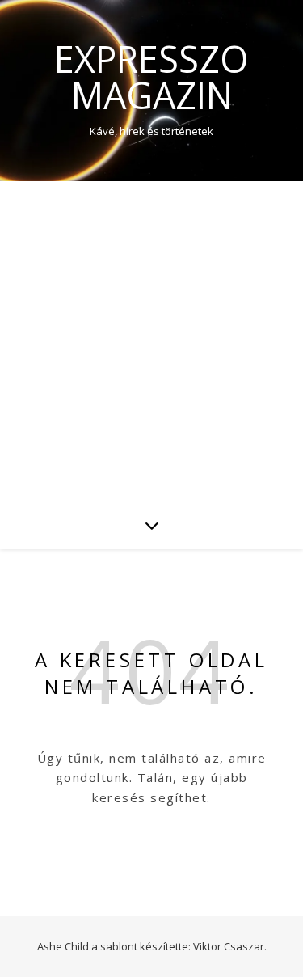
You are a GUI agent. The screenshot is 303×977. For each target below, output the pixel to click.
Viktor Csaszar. (230, 946)
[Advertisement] (151, 341)
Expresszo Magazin (151, 76)
